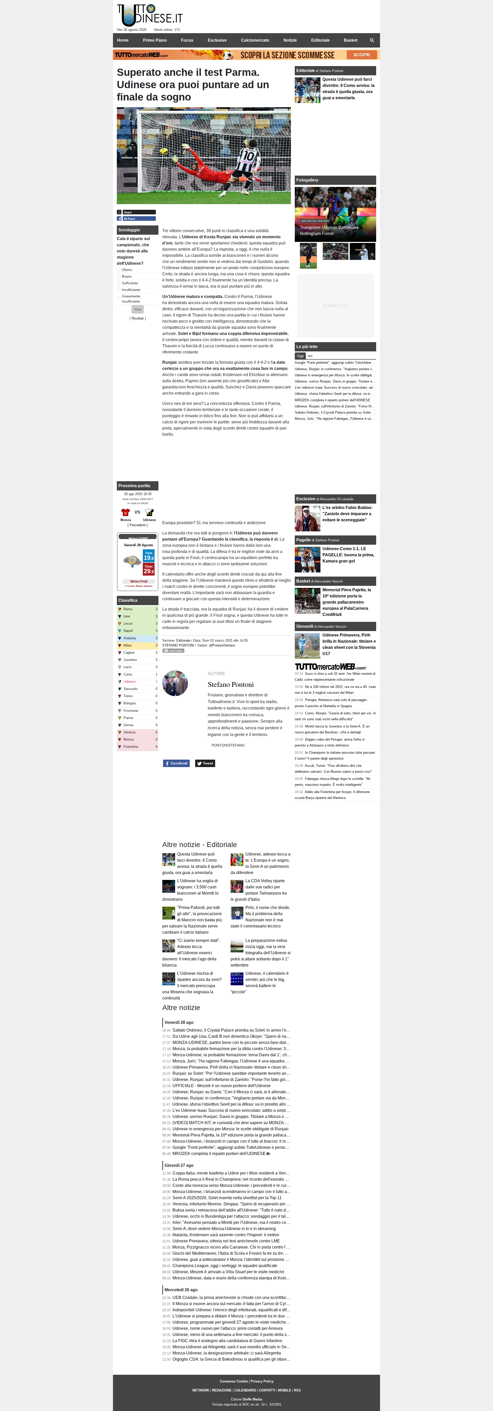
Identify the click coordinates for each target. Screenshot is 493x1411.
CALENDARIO (245, 1390)
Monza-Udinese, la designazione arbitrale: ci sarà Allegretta (227, 1353)
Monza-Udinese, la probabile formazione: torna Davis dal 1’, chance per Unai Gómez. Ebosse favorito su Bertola (274, 1055)
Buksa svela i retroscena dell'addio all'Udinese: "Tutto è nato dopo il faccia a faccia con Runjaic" (260, 1210)
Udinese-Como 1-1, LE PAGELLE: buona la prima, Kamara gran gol (348, 555)
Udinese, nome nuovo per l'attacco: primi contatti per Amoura (228, 1328)
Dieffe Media (252, 1399)
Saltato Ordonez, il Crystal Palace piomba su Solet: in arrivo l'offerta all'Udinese (245, 1030)
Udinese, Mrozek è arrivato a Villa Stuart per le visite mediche (228, 1272)
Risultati (138, 318)
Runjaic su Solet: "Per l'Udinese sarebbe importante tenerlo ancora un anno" (242, 1073)
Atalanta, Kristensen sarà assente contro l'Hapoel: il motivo (225, 1235)
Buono (126, 276)
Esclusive (305, 499)
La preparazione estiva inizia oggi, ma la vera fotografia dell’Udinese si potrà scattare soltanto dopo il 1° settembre (261, 952)
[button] (138, 309)
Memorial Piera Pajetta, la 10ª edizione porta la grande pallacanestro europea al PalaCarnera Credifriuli (267, 1135)
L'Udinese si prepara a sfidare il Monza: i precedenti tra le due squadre (237, 1316)
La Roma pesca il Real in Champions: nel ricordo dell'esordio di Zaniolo (238, 1179)
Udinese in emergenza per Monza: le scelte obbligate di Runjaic (231, 1129)
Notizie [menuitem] (290, 40)
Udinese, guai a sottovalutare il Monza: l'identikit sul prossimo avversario (238, 1259)
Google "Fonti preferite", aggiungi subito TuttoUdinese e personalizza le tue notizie (248, 1147)
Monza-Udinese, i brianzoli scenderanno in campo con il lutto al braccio (237, 1191)
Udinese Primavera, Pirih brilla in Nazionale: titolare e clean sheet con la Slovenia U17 (251, 1067)
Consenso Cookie (234, 1381)
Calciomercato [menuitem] (255, 40)
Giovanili (304, 626)
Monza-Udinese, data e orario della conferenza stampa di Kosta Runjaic (238, 1278)
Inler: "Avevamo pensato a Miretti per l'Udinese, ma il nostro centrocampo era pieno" (249, 1222)
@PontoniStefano (222, 645)
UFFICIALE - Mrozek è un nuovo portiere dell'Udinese (222, 1086)
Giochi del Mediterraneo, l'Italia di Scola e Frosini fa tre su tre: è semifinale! (240, 1253)
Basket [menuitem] (350, 40)
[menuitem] (372, 40)
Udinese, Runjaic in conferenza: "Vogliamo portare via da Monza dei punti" (240, 1098)
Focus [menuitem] (187, 40)
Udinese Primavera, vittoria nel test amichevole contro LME (226, 1241)
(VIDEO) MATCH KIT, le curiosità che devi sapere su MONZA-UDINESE (238, 1123)
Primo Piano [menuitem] (155, 40)
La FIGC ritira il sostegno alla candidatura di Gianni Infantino (227, 1341)
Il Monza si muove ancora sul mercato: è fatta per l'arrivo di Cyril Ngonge (238, 1303)
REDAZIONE (222, 1390)
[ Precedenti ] (138, 525)
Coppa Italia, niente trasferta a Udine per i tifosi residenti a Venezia (233, 1173)
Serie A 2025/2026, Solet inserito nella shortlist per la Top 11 (227, 1198)
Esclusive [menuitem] (217, 40)
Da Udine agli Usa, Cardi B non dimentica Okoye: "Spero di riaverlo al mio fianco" (247, 1036)
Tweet (207, 763)
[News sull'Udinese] (150, 15)
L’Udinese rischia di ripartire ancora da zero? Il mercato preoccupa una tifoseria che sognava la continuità (192, 985)
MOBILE (284, 1390)
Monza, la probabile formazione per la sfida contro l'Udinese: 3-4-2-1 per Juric (243, 1048)
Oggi (300, 356)
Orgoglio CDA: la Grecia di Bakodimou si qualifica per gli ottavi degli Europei (242, 1359)
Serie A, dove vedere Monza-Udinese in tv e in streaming (224, 1228)
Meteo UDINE (138, 538)
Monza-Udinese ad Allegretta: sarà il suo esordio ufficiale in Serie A (234, 1347)
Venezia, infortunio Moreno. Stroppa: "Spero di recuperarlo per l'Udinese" (239, 1204)
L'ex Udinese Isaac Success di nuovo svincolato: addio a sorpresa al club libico (245, 1110)
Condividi (179, 763)
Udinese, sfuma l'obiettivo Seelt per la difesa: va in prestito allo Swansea (238, 1104)
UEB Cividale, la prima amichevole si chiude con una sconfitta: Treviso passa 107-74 (250, 1297)
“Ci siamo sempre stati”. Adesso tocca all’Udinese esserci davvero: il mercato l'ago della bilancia (191, 952)
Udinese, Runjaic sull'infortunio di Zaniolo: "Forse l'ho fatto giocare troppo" (240, 1079)
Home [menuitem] (123, 40)
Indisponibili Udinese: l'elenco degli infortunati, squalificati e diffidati (234, 1310)
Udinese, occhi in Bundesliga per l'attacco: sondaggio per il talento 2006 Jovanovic (248, 1216)
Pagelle (303, 540)
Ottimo (127, 270)
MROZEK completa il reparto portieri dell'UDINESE (219, 1153)
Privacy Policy (262, 1381)
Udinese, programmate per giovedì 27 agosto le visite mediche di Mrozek (239, 1322)
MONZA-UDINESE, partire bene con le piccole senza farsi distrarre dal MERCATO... (249, 1042)
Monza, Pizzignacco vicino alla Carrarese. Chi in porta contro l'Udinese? (238, 1247)
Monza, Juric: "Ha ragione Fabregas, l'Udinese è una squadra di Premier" (239, 1061)
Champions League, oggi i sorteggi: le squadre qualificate (225, 1265)
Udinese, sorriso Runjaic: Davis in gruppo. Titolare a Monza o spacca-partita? (243, 1116)
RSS (297, 1390)
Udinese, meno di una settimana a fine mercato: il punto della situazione (238, 1334)
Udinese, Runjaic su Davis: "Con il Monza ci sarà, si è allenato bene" (235, 1092)
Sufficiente (130, 283)
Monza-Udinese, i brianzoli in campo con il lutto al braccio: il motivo (234, 1141)
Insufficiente (131, 290)
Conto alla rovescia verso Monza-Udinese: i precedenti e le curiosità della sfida (244, 1185)
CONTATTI (267, 1390)
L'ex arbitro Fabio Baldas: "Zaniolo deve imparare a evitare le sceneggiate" (348, 513)
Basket (303, 581)
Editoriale (183, 640)
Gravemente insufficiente (131, 298)
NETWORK (200, 1390)
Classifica (127, 600)
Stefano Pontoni (178, 645)
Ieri (310, 356)
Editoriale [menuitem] (320, 40)
